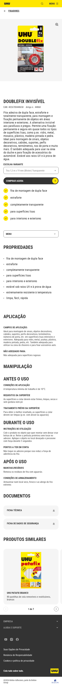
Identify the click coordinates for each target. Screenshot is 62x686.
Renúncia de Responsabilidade (17, 655)
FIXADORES (13, 11)
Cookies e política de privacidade (18, 660)
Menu (9, 234)
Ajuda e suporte (12, 627)
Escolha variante (13, 164)
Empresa (8, 621)
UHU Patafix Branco (17, 593)
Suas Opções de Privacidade (16, 649)
